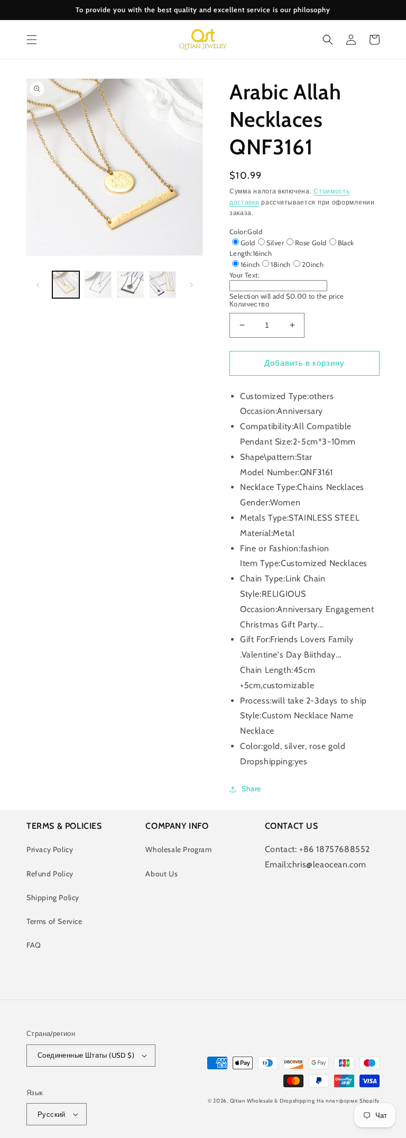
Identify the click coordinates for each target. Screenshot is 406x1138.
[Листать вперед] (191, 285)
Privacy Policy (49, 849)
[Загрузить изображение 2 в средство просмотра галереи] (98, 284)
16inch (250, 264)
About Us (161, 873)
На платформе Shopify (348, 1100)
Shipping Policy (52, 897)
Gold (248, 242)
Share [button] (251, 788)
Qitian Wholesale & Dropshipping (272, 1100)
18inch (280, 264)
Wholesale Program (178, 849)
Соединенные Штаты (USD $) (86, 1055)
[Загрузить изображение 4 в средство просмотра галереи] (162, 284)
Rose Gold (311, 242)
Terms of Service (54, 921)
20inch (313, 264)
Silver (275, 242)
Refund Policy (49, 873)
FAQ (33, 945)
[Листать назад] (38, 285)
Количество (249, 304)
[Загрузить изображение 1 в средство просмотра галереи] (65, 284)
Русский (52, 1114)
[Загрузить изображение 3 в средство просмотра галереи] (130, 284)
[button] (31, 39)
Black (346, 242)
